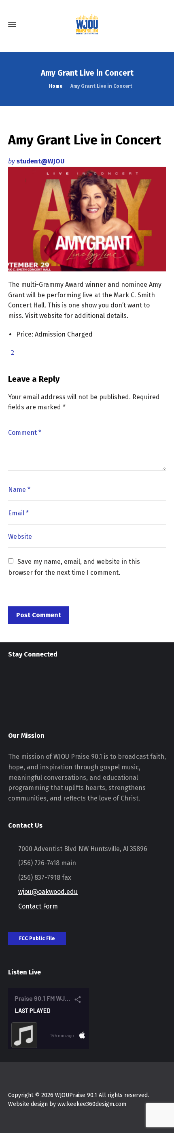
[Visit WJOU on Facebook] (28, 681)
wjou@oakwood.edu (48, 892)
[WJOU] (87, 24)
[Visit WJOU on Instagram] (13, 681)
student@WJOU (41, 161)
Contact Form (38, 906)
